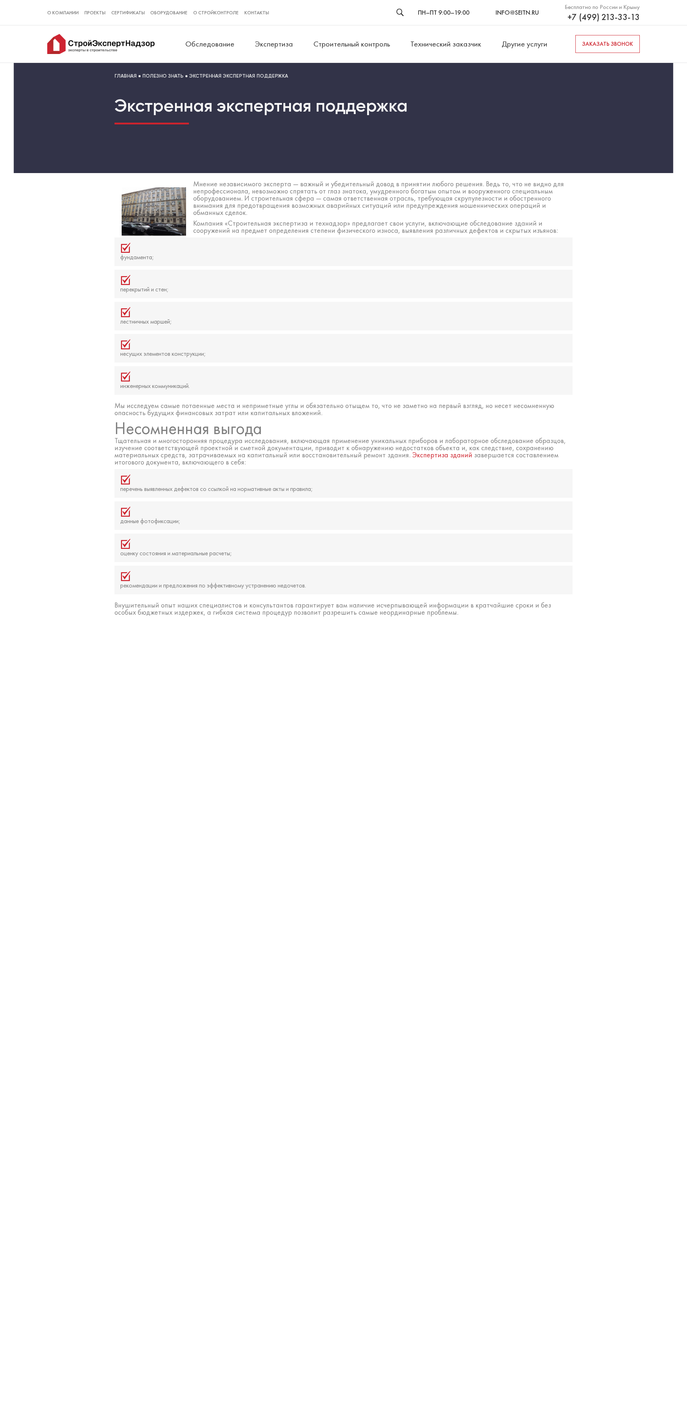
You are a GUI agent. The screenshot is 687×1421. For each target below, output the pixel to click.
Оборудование (168, 12)
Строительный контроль (351, 44)
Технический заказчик (445, 44)
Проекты (95, 12)
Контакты (256, 12)
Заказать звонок (607, 44)
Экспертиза (274, 44)
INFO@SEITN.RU (517, 12)
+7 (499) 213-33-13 (603, 17)
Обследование (209, 44)
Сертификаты (128, 12)
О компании (63, 12)
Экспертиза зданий (442, 454)
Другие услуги (524, 44)
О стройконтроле (216, 12)
